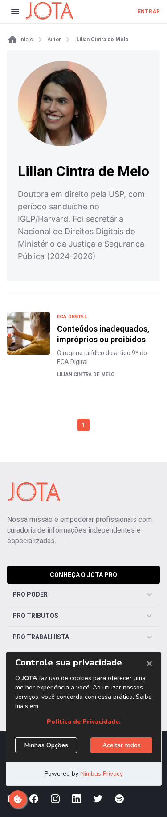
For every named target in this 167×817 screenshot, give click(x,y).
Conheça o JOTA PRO (83, 574)
